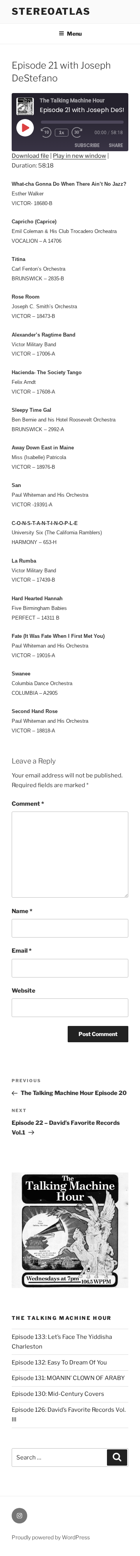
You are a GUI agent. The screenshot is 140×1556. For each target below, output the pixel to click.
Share (116, 145)
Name (22, 911)
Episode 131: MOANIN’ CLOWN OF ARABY (68, 1378)
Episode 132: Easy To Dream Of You (59, 1362)
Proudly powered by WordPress (51, 1537)
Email (22, 950)
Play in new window (79, 155)
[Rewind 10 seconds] (46, 132)
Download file (30, 155)
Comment (28, 803)
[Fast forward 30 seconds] (82, 132)
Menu (74, 33)
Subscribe (87, 145)
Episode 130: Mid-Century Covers (58, 1393)
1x (61, 132)
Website (23, 990)
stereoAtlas (51, 11)
